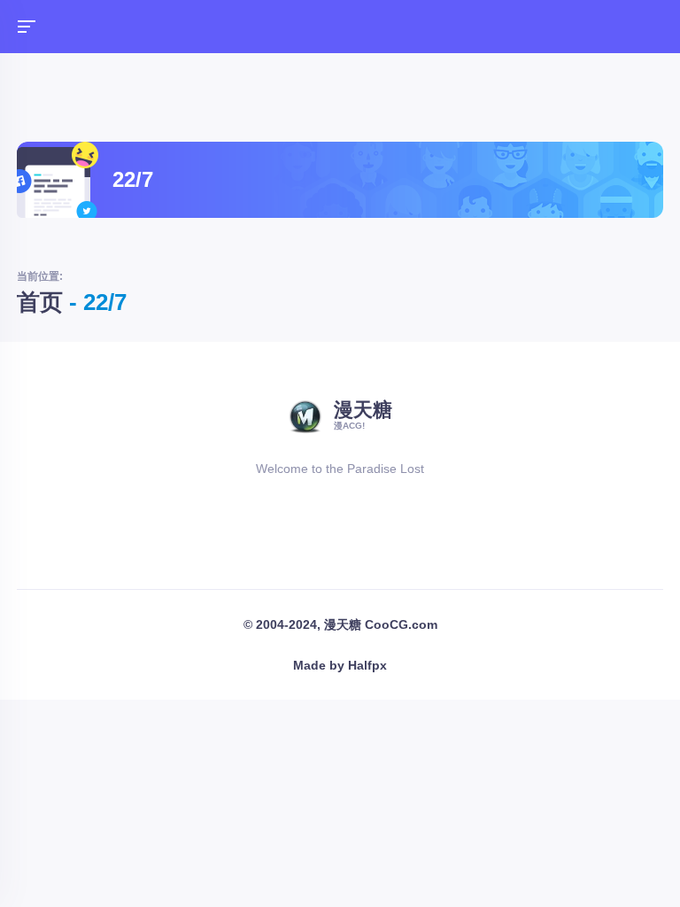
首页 (40, 302)
